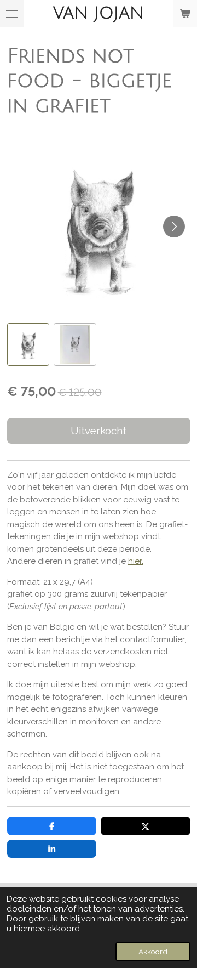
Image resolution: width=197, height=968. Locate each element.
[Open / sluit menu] (12, 13)
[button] (28, 344)
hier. (135, 561)
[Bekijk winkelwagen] (185, 13)
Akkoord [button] (152, 951)
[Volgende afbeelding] (174, 226)
